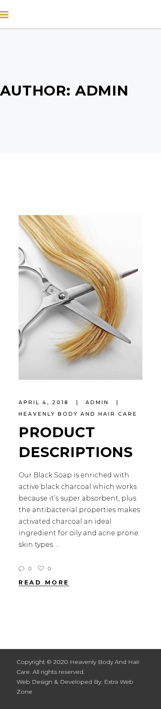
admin (98, 402)
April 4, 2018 (45, 402)
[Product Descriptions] (80, 297)
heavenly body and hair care (78, 414)
